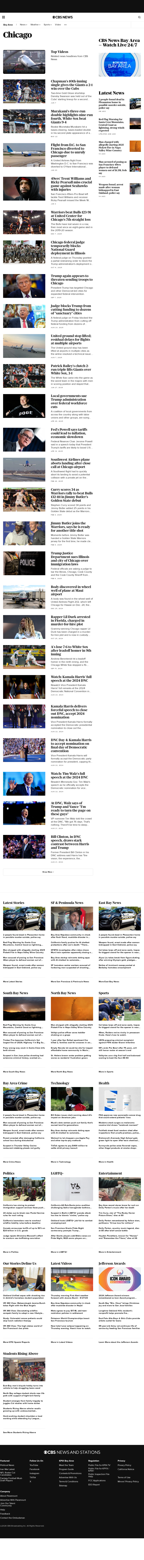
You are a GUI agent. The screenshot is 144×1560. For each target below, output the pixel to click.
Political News (7, 1465)
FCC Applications (96, 1480)
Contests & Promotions (70, 1473)
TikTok (33, 1477)
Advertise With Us (68, 1477)
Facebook (34, 1469)
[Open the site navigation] (22, 17)
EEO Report (94, 1485)
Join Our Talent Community (7, 1504)
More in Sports (106, 1071)
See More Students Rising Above (19, 1432)
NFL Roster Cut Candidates (7, 1474)
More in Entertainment (110, 1252)
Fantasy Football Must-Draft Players (11, 1479)
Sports (47, 24)
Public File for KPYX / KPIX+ (98, 1469)
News (23, 24)
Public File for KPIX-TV (99, 1465)
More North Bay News (62, 1071)
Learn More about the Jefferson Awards (118, 1342)
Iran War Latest (7, 1469)
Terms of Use (124, 1477)
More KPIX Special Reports (16, 1342)
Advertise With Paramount (13, 1500)
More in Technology (61, 1162)
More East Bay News (109, 981)
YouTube (34, 1465)
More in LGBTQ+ (59, 1252)
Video (58, 24)
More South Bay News (14, 1071)
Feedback (5, 1514)
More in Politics (11, 1252)
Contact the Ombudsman (12, 1518)
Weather (35, 24)
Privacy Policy (124, 1465)
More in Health (106, 1162)
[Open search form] (139, 17)
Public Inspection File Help (98, 1475)
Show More (47, 872)
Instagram (34, 1473)
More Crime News (12, 1162)
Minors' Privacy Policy (128, 1481)
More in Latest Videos (62, 1342)
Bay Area (8, 24)
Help (2, 1510)
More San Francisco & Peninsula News (70, 981)
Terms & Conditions (68, 1481)
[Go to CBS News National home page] (62, 17)
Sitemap (63, 1486)
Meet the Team (66, 1465)
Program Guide (66, 1469)
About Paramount (8, 1496)
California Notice (126, 1469)
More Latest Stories (12, 981)
